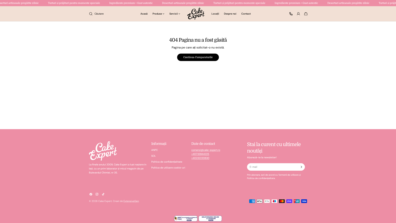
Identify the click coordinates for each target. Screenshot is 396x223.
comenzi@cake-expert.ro (205, 150)
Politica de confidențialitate (166, 161)
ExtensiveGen (131, 201)
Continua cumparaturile (198, 57)
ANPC (154, 150)
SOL (153, 155)
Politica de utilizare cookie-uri (168, 167)
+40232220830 (200, 158)
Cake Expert (105, 201)
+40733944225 (200, 154)
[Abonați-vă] (301, 167)
